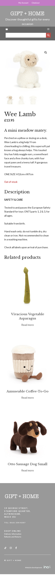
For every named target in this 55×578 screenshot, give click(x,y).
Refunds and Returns (12, 537)
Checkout (35, 3)
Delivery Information (12, 534)
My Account (23, 3)
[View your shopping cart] (6, 29)
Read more (27, 324)
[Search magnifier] (48, 35)
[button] (45, 52)
